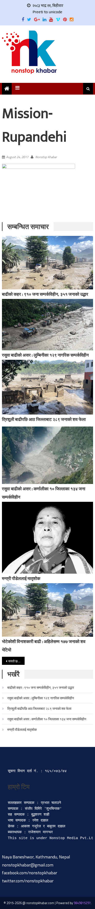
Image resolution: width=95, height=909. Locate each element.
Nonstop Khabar (46, 156)
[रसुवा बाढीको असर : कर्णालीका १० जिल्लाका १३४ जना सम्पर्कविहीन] (47, 455)
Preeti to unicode (47, 12)
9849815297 (82, 902)
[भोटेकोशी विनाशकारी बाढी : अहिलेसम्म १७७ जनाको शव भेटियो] (47, 610)
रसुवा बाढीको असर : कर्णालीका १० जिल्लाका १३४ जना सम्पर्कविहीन (46, 719)
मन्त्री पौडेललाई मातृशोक (21, 578)
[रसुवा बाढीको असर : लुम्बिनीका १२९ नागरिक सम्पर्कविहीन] (47, 324)
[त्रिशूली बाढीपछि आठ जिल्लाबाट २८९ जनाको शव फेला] (47, 387)
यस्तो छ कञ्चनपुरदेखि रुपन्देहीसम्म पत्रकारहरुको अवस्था (16, 661)
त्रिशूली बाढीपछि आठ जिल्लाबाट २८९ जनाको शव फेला (44, 419)
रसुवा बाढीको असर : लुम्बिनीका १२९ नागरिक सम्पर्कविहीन (45, 355)
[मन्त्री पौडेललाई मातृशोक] (47, 538)
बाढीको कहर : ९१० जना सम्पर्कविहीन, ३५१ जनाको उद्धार (45, 294)
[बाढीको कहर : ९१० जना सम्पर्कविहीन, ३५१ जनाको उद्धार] (47, 262)
